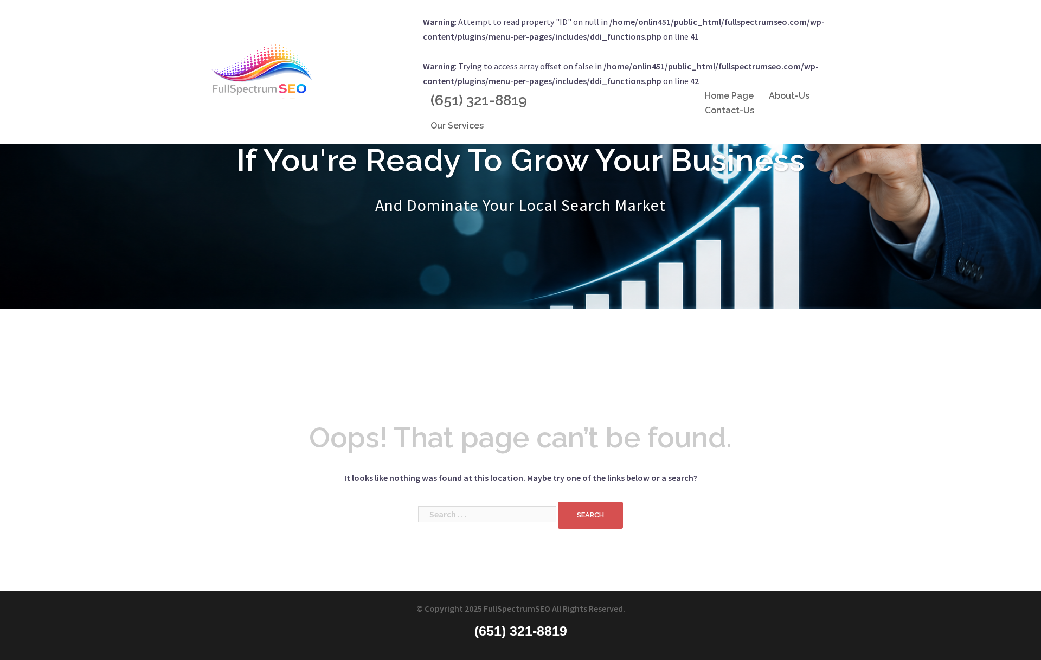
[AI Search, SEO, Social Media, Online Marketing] (261, 70)
